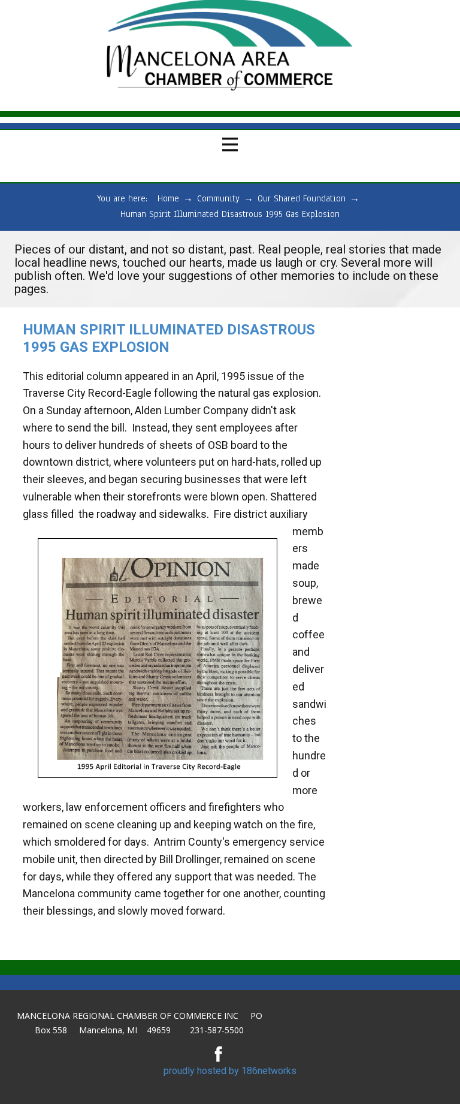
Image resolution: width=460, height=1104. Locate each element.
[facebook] (218, 1053)
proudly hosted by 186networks (230, 1070)
